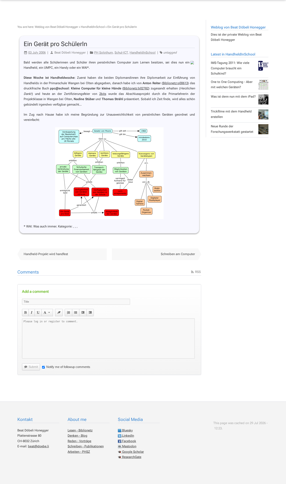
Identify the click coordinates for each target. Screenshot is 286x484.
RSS (197, 272)
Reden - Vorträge (79, 441)
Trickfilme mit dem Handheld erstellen (231, 114)
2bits (102, 94)
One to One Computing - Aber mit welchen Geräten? (232, 84)
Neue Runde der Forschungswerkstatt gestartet (232, 129)
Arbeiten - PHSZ (79, 452)
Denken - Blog (77, 436)
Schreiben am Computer (178, 254)
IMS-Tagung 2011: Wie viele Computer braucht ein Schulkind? (230, 68)
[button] (25, 312)
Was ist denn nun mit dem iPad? (233, 96)
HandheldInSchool (93, 26)
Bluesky (127, 430)
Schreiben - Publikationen (86, 446)
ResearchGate (131, 457)
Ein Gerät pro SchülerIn (122, 26)
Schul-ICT (121, 52)
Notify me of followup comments (68, 367)
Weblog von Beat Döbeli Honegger (238, 27)
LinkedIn (127, 436)
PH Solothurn (103, 52)
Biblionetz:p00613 (175, 83)
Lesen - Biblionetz (80, 430)
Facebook (128, 441)
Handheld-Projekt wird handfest (46, 254)
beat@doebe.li (38, 446)
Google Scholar (132, 452)
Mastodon (128, 446)
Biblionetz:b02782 (135, 88)
